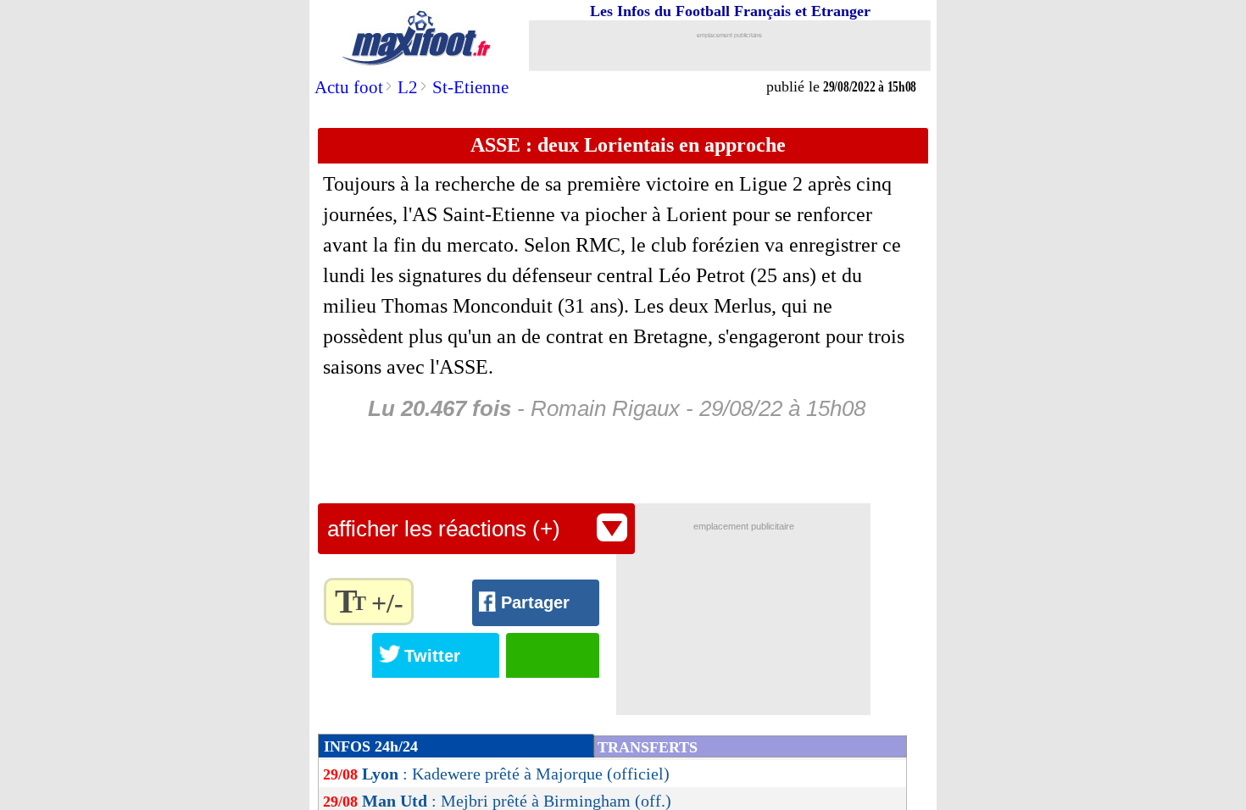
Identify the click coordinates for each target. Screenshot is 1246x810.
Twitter (432, 655)
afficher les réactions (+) (443, 528)
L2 (408, 87)
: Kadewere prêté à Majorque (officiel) (516, 773)
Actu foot (348, 87)
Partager (535, 602)
